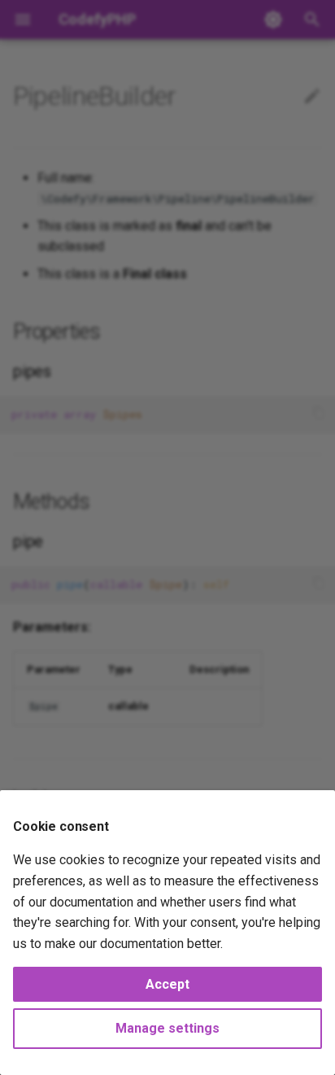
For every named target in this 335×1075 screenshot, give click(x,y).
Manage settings (167, 1028)
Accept (167, 984)
